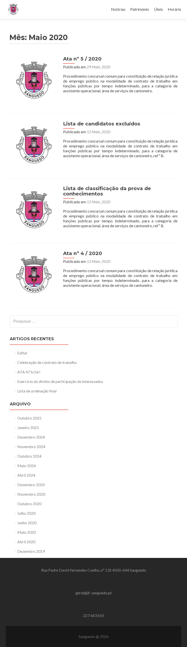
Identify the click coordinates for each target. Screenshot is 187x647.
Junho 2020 (27, 522)
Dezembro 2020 (31, 484)
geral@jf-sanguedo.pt (93, 592)
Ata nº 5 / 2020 (82, 59)
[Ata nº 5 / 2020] (33, 80)
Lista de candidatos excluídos (101, 124)
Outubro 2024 (29, 456)
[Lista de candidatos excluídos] (33, 145)
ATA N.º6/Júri (28, 372)
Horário (174, 9)
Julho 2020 (26, 513)
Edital (22, 352)
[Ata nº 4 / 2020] (33, 275)
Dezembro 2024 (31, 437)
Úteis (158, 9)
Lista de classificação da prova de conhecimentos (107, 191)
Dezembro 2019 (31, 551)
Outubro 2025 (29, 418)
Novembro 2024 (31, 446)
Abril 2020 (26, 541)
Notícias (118, 9)
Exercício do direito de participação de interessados (60, 381)
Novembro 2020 (31, 494)
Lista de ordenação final (36, 391)
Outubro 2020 (29, 503)
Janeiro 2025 (28, 427)
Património (139, 9)
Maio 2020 (26, 532)
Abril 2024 (26, 475)
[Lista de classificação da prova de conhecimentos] (33, 210)
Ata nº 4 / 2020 (82, 253)
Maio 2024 (26, 465)
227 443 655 (93, 615)
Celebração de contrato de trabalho (47, 362)
